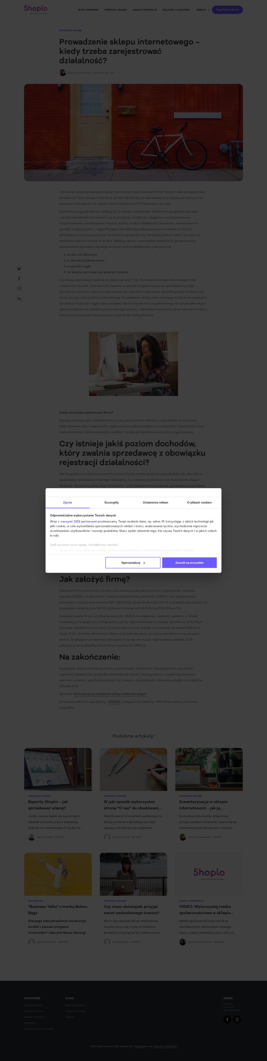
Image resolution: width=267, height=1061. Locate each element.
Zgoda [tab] (67, 502)
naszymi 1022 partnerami (79, 521)
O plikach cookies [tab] (199, 502)
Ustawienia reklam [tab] (155, 502)
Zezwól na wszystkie (189, 562)
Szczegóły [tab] (111, 502)
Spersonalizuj (130, 562)
